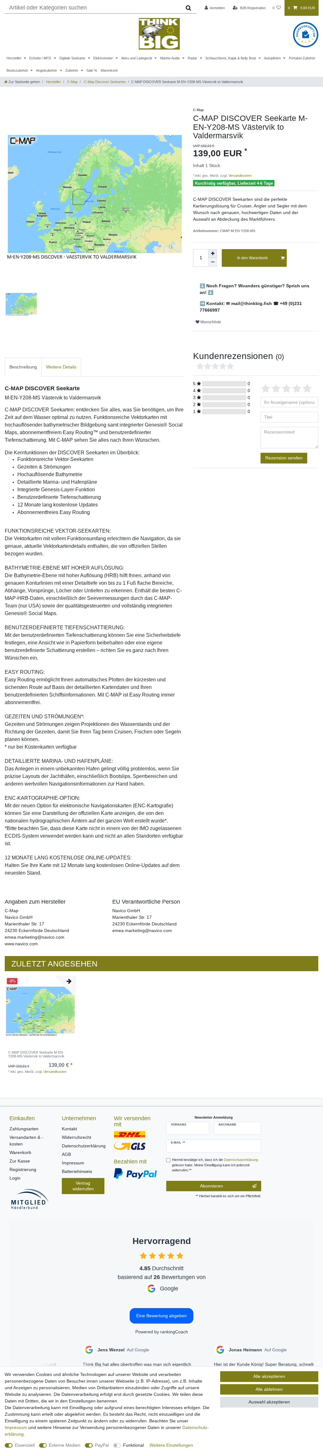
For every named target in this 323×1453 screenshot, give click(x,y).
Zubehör (72, 70)
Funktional (133, 1445)
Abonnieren (211, 1185)
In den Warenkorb (252, 258)
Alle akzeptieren (269, 1376)
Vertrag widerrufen (83, 1186)
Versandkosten (239, 175)
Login (15, 1178)
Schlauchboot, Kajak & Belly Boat (231, 58)
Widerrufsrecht (76, 1137)
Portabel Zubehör (302, 58)
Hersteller (14, 58)
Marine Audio (170, 58)
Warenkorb (109, 70)
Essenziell (25, 1445)
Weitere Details (61, 366)
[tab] (23, 367)
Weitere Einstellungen (171, 1445)
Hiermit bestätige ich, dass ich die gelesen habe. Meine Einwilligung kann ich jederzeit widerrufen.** (215, 1165)
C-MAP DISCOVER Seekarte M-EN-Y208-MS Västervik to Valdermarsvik (36, 1054)
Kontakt (69, 1128)
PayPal (102, 1445)
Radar (193, 58)
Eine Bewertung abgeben (161, 1315)
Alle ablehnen (269, 1389)
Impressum (73, 1162)
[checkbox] (143, 1255)
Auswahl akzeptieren (269, 1401)
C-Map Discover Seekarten (104, 82)
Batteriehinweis (77, 1171)
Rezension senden (283, 457)
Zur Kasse (19, 1160)
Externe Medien (64, 1445)
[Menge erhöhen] (212, 253)
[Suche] (188, 8)
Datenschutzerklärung (84, 1145)
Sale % (91, 70)
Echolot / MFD (40, 58)
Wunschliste (210, 322)
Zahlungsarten (23, 1128)
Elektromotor (103, 58)
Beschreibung (23, 366)
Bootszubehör (18, 70)
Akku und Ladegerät (137, 58)
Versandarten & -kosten (26, 1140)
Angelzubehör (47, 70)
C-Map (72, 82)
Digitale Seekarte (72, 58)
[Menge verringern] (212, 262)
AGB (66, 1154)
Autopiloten (273, 58)
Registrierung (22, 1169)
